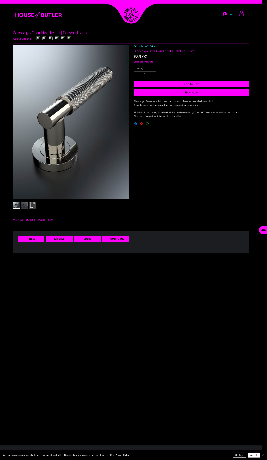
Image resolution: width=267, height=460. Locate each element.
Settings (239, 455)
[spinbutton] (145, 74)
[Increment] (153, 74)
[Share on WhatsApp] (147, 123)
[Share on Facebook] (136, 123)
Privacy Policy (122, 455)
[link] (241, 13)
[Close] (263, 455)
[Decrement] (136, 74)
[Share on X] (153, 123)
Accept (253, 455)
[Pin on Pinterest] (141, 123)
